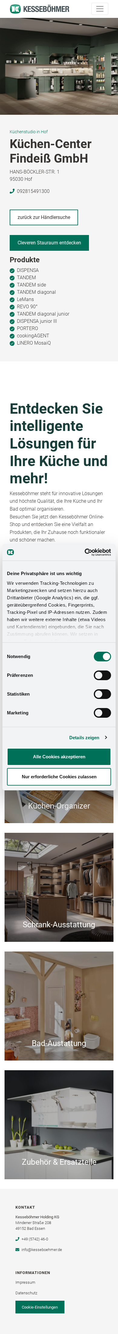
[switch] (102, 675)
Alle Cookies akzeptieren (59, 756)
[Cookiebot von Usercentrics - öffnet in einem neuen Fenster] (85, 552)
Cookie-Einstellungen (40, 1307)
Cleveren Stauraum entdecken (49, 243)
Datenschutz (26, 1293)
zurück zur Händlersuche (44, 217)
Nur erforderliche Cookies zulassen (59, 776)
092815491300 (33, 191)
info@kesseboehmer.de (41, 1249)
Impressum (25, 1282)
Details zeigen (84, 737)
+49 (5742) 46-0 (34, 1239)
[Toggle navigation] (99, 9)
